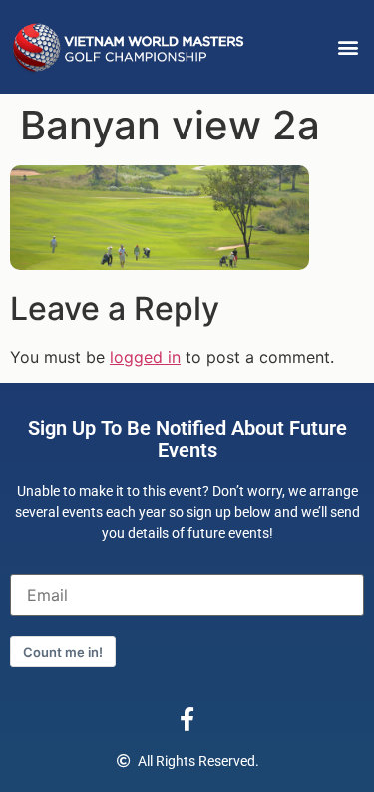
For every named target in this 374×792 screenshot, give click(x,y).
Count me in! (63, 652)
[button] (347, 47)
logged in (145, 357)
